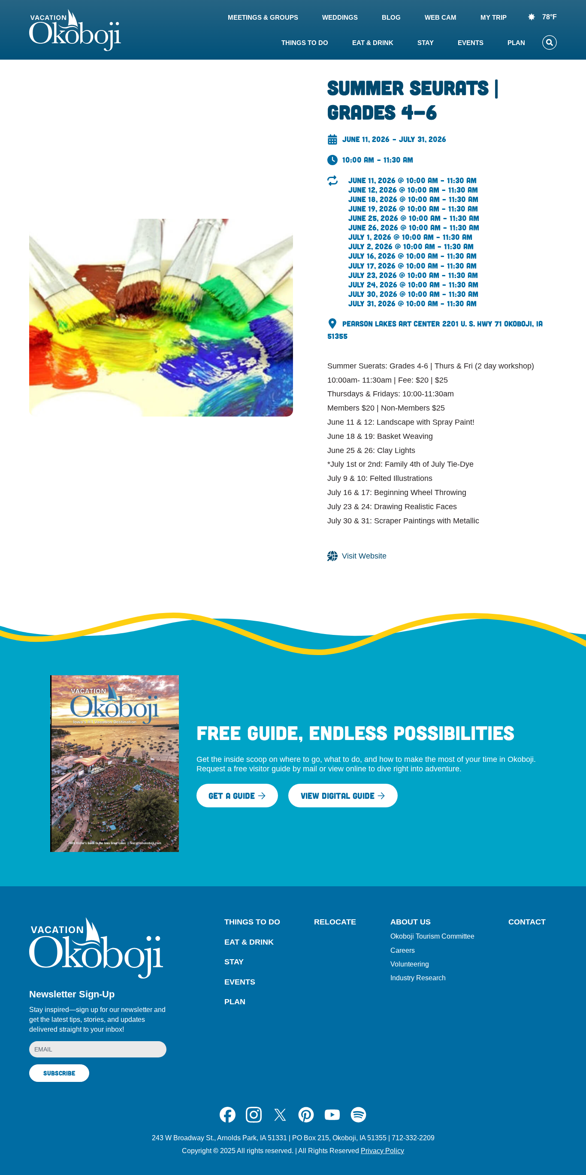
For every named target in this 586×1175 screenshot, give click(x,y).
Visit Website (364, 556)
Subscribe (59, 1073)
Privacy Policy (382, 1150)
